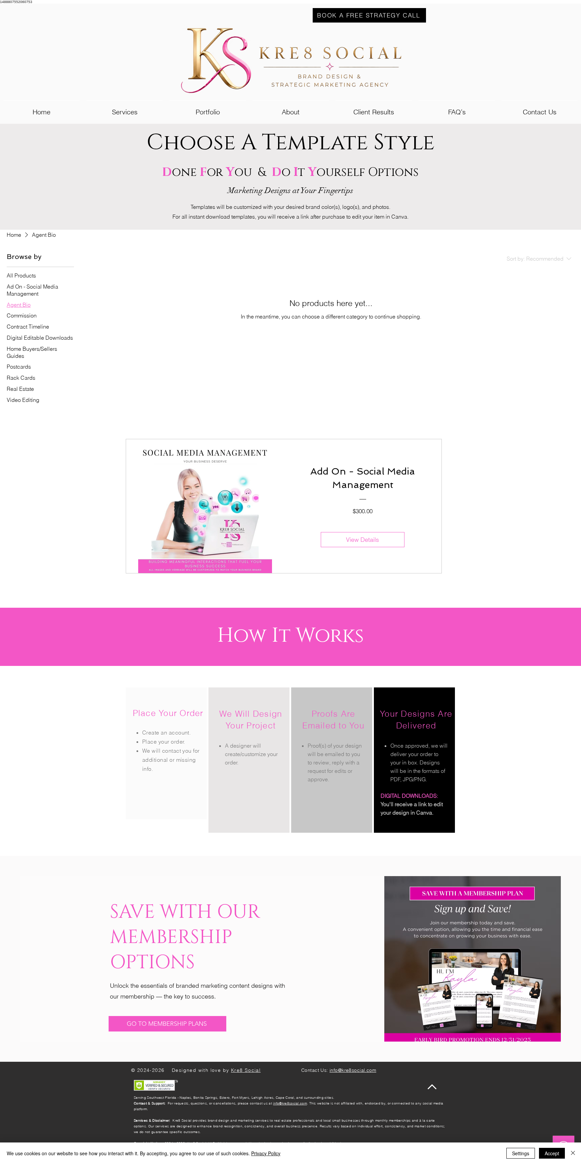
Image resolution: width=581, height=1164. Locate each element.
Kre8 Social (246, 1070)
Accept (552, 1153)
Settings (520, 1153)
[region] (166, 753)
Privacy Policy (265, 1153)
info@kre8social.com (290, 1103)
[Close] (573, 1153)
